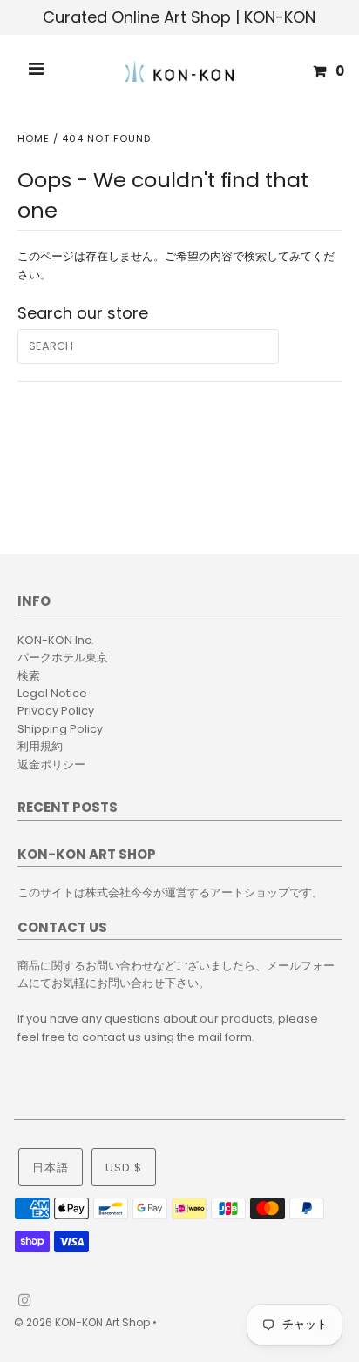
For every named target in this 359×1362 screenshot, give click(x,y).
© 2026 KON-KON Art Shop (83, 1322)
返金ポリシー (51, 764)
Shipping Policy (60, 728)
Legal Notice (52, 693)
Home (33, 138)
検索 (28, 675)
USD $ (123, 1167)
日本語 (50, 1167)
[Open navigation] (37, 71)
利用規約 (40, 746)
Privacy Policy (55, 710)
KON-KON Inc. (55, 640)
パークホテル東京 (62, 657)
